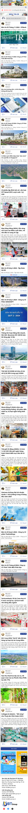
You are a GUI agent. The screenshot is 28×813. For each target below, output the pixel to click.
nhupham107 (8, 153)
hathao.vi (7, 24)
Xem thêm (14, 749)
